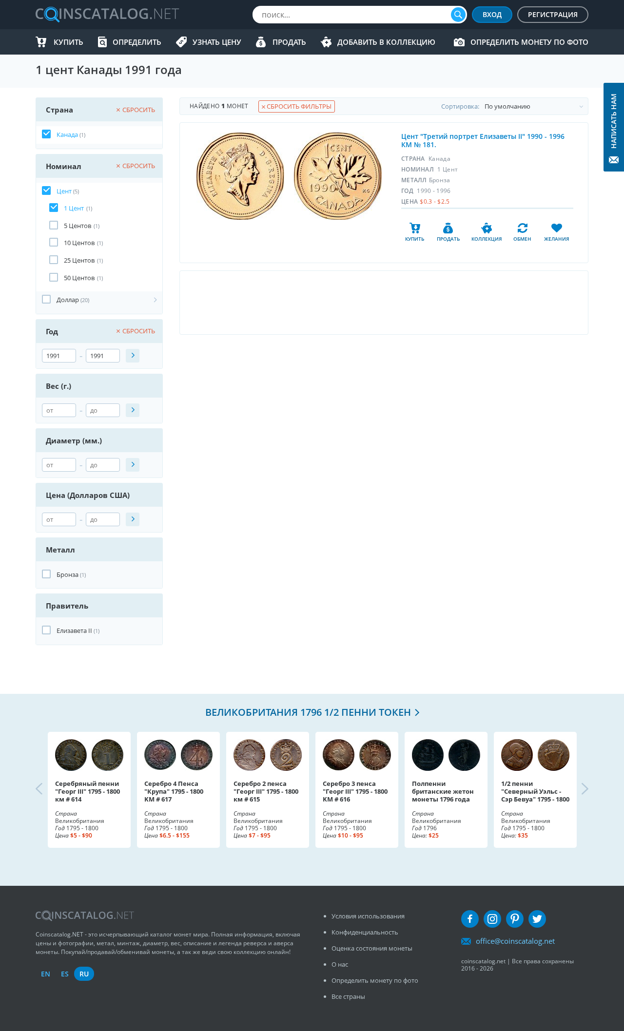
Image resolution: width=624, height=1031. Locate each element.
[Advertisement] (383, 303)
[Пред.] (47, 789)
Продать (289, 42)
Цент (64, 191)
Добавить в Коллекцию (386, 42)
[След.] (576, 789)
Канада (67, 134)
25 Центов (79, 260)
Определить (137, 42)
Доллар (68, 299)
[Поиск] (458, 14)
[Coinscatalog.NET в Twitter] (537, 919)
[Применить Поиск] (132, 356)
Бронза (67, 574)
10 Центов (79, 242)
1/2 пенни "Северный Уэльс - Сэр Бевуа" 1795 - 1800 (535, 791)
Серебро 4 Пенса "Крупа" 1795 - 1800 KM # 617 (173, 791)
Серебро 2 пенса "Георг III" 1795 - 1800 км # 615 (266, 791)
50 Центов (79, 277)
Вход (492, 14)
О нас (340, 964)
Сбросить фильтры (298, 106)
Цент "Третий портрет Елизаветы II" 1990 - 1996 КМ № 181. (483, 140)
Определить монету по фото (529, 42)
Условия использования (368, 916)
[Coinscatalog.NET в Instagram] (492, 919)
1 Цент (74, 208)
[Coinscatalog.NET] (107, 14)
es (65, 973)
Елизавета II (74, 630)
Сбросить (138, 109)
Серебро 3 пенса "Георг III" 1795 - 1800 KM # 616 (355, 791)
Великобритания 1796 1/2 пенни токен (308, 712)
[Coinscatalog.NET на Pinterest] (515, 919)
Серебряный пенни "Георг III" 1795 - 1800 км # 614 (87, 791)
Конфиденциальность (365, 932)
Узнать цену (217, 42)
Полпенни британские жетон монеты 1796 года (443, 791)
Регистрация (553, 14)
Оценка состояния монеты (372, 948)
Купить (68, 42)
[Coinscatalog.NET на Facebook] (470, 919)
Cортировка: (460, 106)
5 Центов (77, 225)
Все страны (348, 996)
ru (84, 973)
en (45, 973)
